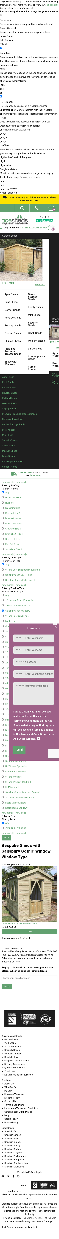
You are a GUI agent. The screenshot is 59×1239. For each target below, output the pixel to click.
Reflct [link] (35, 1172)
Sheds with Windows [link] (11, 363)
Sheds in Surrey (12, 1145)
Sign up (7, 986)
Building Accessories (14, 1064)
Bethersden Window (16, 771)
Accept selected (8, 193)
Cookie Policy (11, 1119)
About (53, 214)
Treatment (10, 1071)
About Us (9, 1083)
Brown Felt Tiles (14, 534)
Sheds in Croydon (13, 1152)
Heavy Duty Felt (14, 497)
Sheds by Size (11, 1057)
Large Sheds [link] (35, 348)
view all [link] (40, 284)
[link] (52, 208)
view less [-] (21, 482)
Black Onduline (13, 508)
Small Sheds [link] (35, 333)
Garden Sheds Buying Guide (18, 1112)
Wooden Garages (13, 1053)
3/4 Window (12, 787)
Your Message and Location (30, 685)
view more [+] (8, 482)
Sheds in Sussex (12, 1142)
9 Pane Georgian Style (17, 616)
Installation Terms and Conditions (21, 1108)
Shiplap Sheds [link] (13, 341)
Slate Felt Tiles (13, 549)
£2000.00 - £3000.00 (16, 828)
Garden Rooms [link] (32, 368)
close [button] (6, 837)
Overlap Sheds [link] (13, 333)
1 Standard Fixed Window (19, 600)
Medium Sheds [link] (36, 340)
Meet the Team (12, 1098)
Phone (19, 673)
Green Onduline (13, 523)
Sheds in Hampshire (14, 1159)
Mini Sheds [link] (34, 314)
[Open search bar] (22, 208)
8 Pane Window (13, 777)
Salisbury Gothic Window (18, 611)
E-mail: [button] (38, 955)
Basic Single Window (16, 802)
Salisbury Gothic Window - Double (22, 792)
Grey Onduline (13, 528)
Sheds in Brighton (13, 1149)
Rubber (9, 503)
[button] (37, 208)
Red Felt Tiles (13, 544)
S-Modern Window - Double (19, 797)
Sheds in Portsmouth (15, 1156)
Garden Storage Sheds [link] (32, 297)
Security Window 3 (15, 761)
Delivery (50, 228)
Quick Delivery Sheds (14, 1067)
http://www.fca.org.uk (43, 1221)
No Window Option (16, 766)
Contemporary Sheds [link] (36, 357)
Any (7, 492)
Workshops (10, 1043)
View (29, 931)
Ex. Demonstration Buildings (18, 1074)
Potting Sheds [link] (13, 325)
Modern (10, 621)
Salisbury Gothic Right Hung (20, 580)
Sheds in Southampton (16, 1163)
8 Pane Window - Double (18, 782)
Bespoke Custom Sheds (16, 1060)
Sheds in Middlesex (14, 1166)
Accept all (5, 8)
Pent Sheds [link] (11, 302)
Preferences (16, 8)
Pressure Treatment (14, 1094)
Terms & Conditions (14, 1105)
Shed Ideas (41, 214)
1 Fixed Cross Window (17, 605)
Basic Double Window (16, 808)
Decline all (28, 8)
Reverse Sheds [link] (13, 317)
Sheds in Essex (12, 1138)
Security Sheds (12, 1050)
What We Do (50, 218)
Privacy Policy (11, 1122)
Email (19, 650)
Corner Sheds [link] (12, 309)
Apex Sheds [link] (11, 294)
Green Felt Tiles (14, 539)
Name (18, 638)
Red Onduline (12, 513)
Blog (6, 1115)
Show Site (51, 225)
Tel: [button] (11, 955)
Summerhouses (12, 1046)
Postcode (21, 661)
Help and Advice (49, 221)
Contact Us (37, 228)
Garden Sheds (9, 235)
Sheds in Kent (11, 1131)
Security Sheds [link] (33, 324)
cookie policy (51, 5)
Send (19, 749)
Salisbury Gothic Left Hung (19, 575)
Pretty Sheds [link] (35, 307)
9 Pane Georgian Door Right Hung (22, 569)
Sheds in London (12, 1135)
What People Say (36, 225)
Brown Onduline (14, 518)
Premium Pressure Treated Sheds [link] (13, 351)
